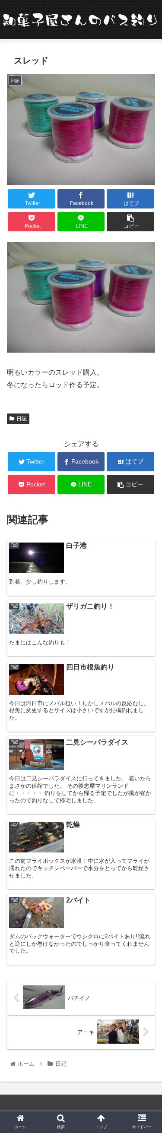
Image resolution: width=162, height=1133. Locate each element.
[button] (144, 855)
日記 (21, 419)
